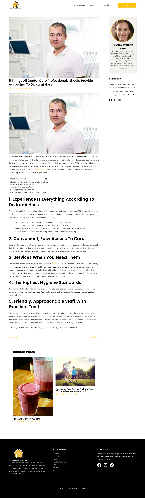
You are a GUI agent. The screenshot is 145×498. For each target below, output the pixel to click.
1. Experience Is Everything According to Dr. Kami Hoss (29, 182)
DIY (99, 5)
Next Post (94, 337)
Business (56, 454)
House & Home (79, 5)
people (54, 264)
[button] (127, 5)
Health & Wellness (17, 89)
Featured (16, 422)
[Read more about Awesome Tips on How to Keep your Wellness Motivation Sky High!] (75, 371)
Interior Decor (109, 5)
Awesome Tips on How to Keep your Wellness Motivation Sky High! (75, 390)
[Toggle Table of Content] (45, 179)
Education (56, 456)
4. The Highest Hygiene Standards (22, 190)
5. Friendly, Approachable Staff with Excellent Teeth (28, 192)
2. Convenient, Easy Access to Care (22, 184)
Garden (91, 5)
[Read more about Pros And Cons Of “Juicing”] (33, 386)
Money (55, 467)
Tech (54, 470)
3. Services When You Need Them (21, 187)
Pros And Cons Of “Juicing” (27, 418)
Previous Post (15, 337)
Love (54, 465)
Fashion (55, 459)
